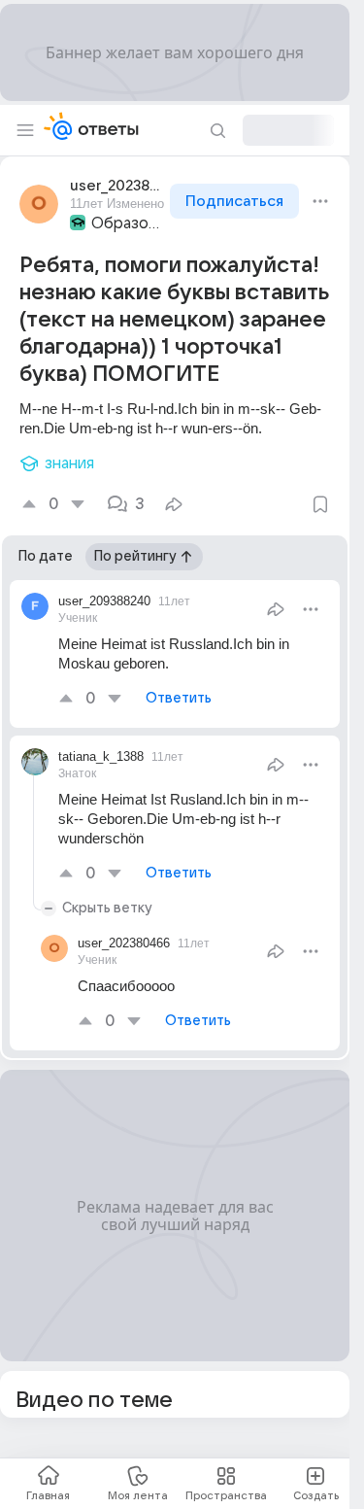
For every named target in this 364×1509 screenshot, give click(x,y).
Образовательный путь (128, 223)
